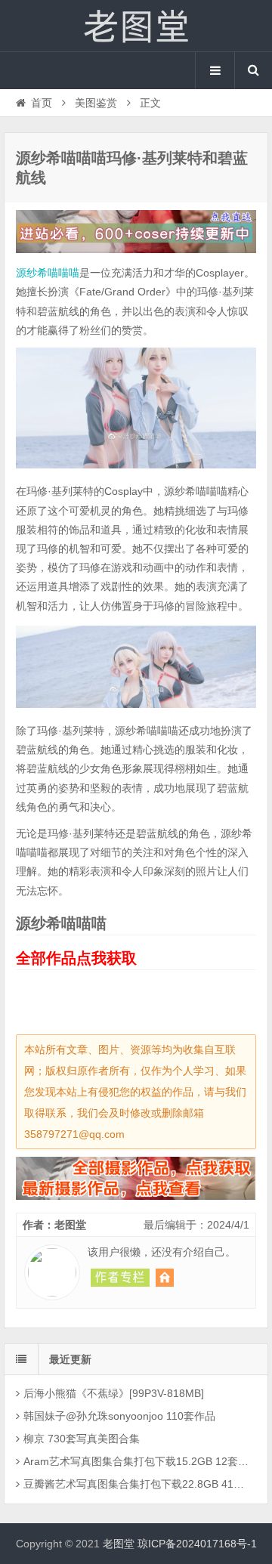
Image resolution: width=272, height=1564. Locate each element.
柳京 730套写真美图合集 (81, 1439)
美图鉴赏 (96, 103)
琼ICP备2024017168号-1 (197, 1544)
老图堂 (136, 26)
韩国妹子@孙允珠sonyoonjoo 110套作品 (119, 1416)
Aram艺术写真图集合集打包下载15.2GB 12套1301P (137, 1461)
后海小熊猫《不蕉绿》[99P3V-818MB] (113, 1393)
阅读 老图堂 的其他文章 (120, 1278)
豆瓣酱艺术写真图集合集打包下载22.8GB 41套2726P (137, 1484)
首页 (41, 103)
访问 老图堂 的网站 (165, 1278)
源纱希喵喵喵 (47, 273)
